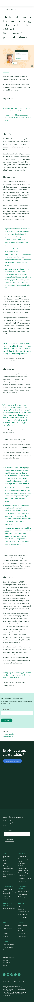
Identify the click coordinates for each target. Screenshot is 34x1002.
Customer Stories (10, 10)
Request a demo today (12, 761)
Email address (5, 709)
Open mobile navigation (30, 3)
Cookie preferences (7, 981)
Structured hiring (8, 736)
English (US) (7, 960)
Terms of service (27, 982)
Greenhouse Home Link (3, 3)
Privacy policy (17, 982)
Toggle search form (26, 3)
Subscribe (7, 720)
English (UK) (7, 962)
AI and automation (8, 734)
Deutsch (5, 965)
